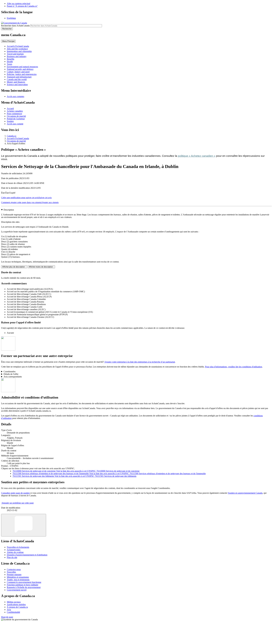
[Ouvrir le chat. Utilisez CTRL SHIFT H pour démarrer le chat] (23, 525)
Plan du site (12, 557)
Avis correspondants (13, 376)
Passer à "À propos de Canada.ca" (22, 6)
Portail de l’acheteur (16, 118)
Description (9, 210)
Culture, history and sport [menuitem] (18, 72)
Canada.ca (11, 136)
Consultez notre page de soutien (15, 493)
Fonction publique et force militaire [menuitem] (22, 585)
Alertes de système (15, 552)
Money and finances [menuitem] (16, 82)
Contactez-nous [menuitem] (14, 569)
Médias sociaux (14, 602)
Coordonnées (9, 371)
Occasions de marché (16, 116)
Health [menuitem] (10, 61)
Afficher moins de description (41, 267)
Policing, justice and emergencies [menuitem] (22, 74)
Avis (9, 609)
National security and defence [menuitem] (20, 69)
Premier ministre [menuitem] (14, 574)
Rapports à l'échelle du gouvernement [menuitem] (24, 587)
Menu (8, 41)
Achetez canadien (15, 111)
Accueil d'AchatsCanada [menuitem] (18, 46)
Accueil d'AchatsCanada (18, 138)
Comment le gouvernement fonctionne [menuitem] (24, 582)
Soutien (10, 121)
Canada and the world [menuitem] (17, 79)
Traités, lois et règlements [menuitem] (18, 579)
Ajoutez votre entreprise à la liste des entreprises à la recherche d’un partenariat (139, 362)
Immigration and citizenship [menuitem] (19, 51)
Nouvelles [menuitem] (11, 572)
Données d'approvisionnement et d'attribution (27, 555)
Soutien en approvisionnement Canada (245, 493)
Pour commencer (14, 113)
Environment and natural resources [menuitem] (22, 66)
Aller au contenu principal (18, 3)
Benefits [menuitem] (10, 59)
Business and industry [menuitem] (16, 56)
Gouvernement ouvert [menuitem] (16, 590)
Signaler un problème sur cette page (18, 503)
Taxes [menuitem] (9, 64)
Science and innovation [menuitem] (17, 84)
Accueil (10, 108)
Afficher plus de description (14, 267)
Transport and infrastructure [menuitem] (19, 77)
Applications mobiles (16, 604)
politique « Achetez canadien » (196, 155)
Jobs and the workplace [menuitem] (17, 49)
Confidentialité (13, 612)
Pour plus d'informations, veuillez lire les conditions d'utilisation (233, 366)
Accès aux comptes (15, 96)
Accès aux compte (15, 124)
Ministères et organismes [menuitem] (18, 577)
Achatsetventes (13, 550)
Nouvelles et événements (18, 547)
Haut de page (7, 617)
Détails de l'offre (11, 374)
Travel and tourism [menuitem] (15, 54)
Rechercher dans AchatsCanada (15, 25)
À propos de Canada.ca (17, 607)
